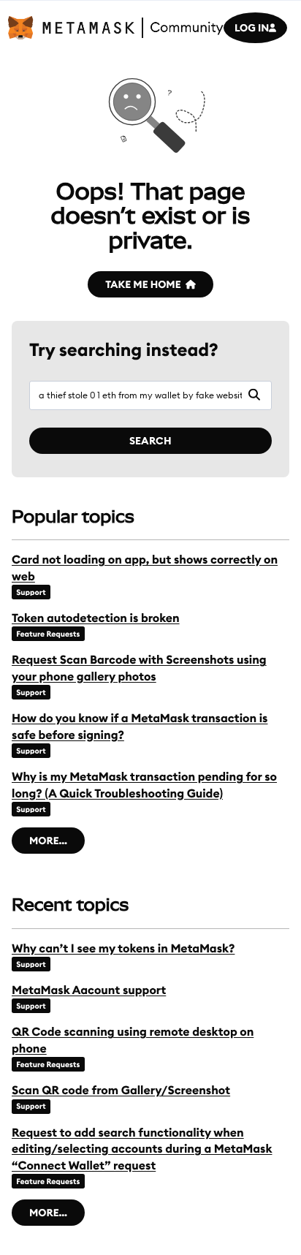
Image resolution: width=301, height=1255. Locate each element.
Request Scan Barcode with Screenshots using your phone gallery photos (139, 668)
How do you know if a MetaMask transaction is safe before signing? (139, 726)
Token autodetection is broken (96, 618)
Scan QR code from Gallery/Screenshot (121, 1090)
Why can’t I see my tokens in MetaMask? (123, 948)
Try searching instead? (123, 350)
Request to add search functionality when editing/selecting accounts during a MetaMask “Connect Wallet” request (142, 1149)
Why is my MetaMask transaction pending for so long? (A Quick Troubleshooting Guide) (144, 785)
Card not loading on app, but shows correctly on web (145, 568)
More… (48, 840)
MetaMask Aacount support (89, 990)
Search (150, 440)
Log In (252, 27)
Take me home (142, 284)
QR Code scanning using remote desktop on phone (133, 1040)
